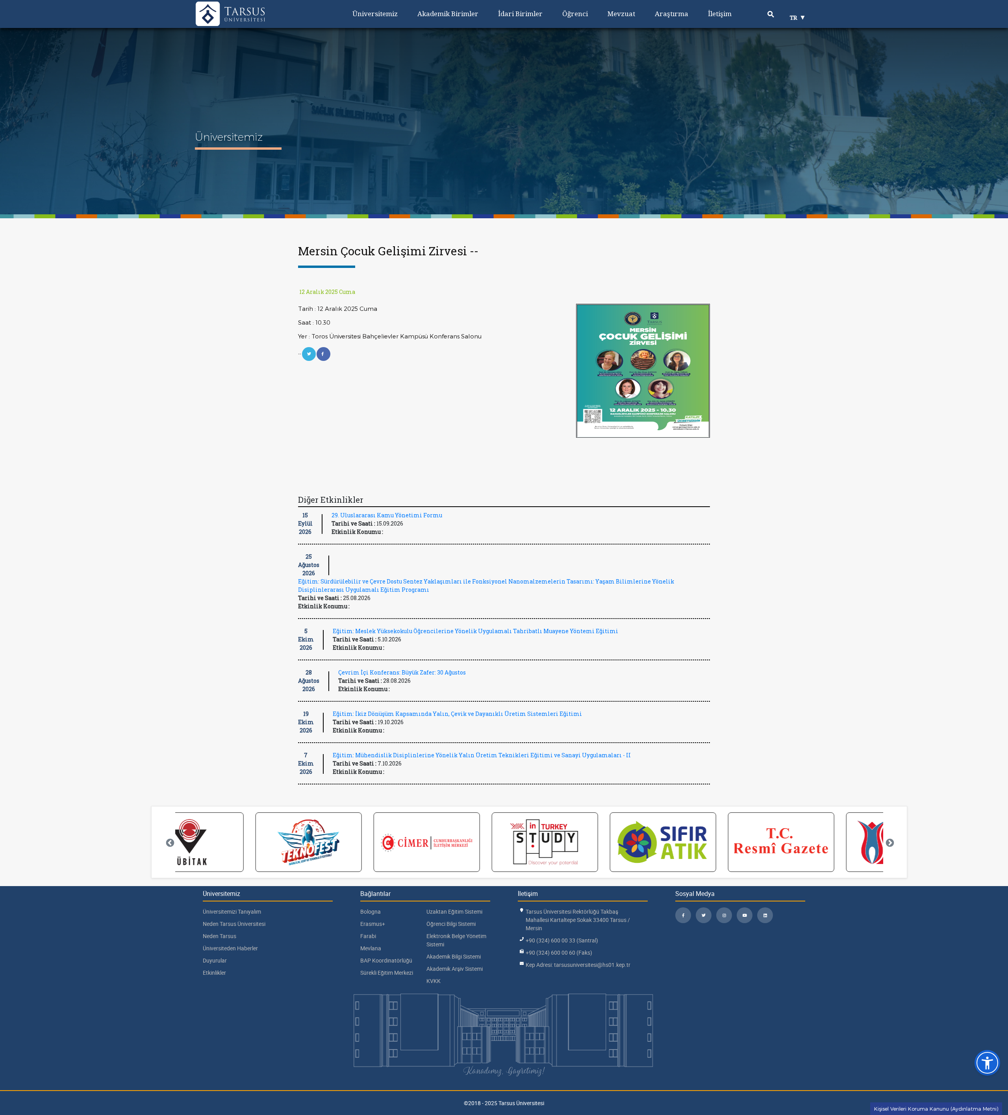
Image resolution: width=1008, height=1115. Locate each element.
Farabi (368, 936)
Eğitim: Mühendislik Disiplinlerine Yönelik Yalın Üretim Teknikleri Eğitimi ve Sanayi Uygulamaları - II (482, 755)
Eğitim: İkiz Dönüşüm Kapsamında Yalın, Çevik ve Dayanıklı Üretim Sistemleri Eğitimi (457, 713)
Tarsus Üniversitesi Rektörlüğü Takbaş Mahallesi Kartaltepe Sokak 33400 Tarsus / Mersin (578, 920)
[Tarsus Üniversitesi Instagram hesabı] (724, 915)
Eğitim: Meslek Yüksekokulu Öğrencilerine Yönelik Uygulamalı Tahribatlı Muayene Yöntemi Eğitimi (475, 631)
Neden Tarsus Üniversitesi (234, 923)
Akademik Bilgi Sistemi (453, 956)
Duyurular (215, 960)
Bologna (370, 911)
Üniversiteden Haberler (230, 948)
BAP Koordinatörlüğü (386, 960)
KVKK (433, 981)
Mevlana (370, 948)
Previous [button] (169, 842)
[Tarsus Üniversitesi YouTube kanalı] (744, 915)
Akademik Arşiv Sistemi (454, 968)
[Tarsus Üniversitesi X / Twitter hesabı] (704, 915)
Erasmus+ (372, 923)
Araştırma (671, 13)
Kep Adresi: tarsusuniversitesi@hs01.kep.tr (578, 964)
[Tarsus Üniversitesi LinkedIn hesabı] (765, 915)
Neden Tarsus (219, 936)
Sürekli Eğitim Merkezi (386, 972)
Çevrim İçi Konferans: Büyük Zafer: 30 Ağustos (402, 672)
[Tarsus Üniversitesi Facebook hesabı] (683, 915)
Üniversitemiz (375, 13)
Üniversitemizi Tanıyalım (232, 911)
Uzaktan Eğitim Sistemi (454, 911)
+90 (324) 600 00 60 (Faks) (559, 952)
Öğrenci (575, 13)
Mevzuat (621, 13)
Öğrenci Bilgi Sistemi (451, 923)
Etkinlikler (214, 972)
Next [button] (889, 842)
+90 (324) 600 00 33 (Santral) (562, 940)
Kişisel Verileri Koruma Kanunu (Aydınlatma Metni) (936, 1109)
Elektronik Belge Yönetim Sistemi (456, 940)
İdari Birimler (520, 13)
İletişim (720, 13)
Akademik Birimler (447, 13)
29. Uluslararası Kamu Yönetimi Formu (387, 515)
